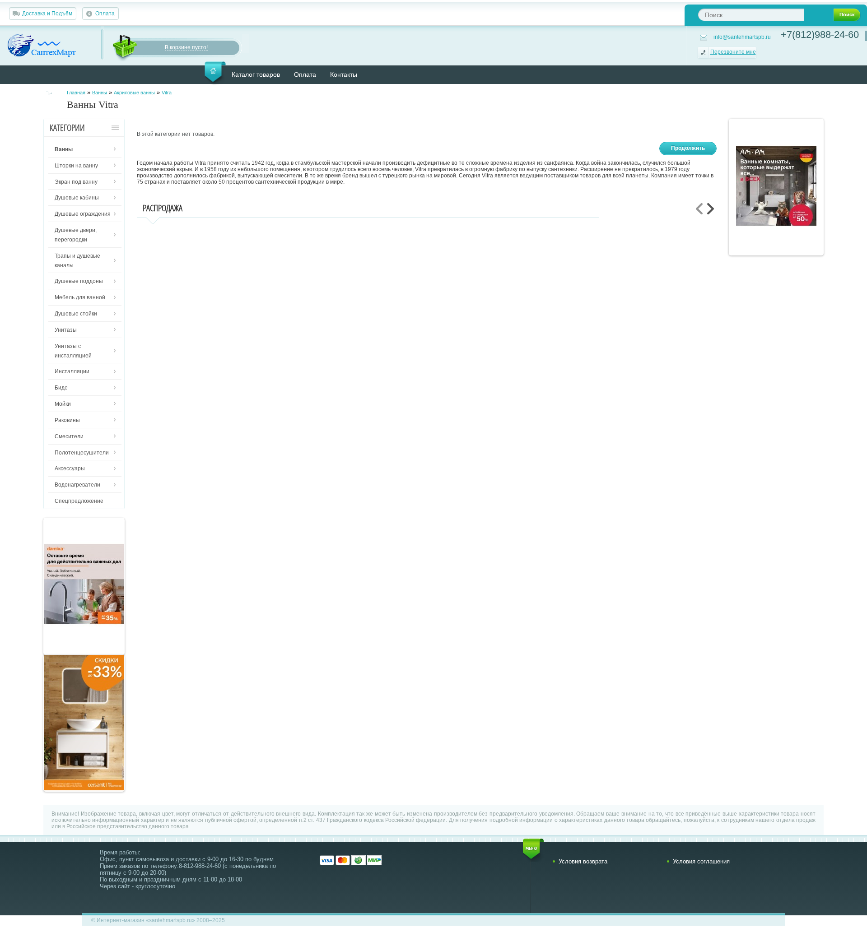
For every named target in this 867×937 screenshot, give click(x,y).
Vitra (167, 92)
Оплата (105, 13)
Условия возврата (583, 861)
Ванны (99, 92)
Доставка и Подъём (47, 13)
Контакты (343, 74)
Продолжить (688, 148)
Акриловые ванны (134, 92)
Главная (76, 92)
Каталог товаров (256, 74)
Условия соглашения (701, 861)
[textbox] (751, 15)
